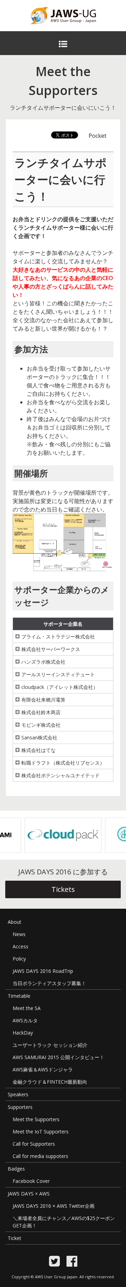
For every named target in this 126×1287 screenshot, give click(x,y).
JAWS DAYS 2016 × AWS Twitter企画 (53, 1206)
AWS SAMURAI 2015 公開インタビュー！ (58, 1057)
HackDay (23, 1032)
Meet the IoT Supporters (41, 1131)
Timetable (19, 996)
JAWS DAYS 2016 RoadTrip (43, 971)
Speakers (18, 1094)
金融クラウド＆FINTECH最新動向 (50, 1081)
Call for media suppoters (40, 1156)
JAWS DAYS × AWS (29, 1193)
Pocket (97, 136)
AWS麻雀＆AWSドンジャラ (43, 1069)
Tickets (63, 889)
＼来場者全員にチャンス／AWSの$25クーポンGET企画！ (64, 1222)
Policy (19, 958)
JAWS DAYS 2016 (52, 28)
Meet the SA (27, 1008)
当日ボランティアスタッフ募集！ (49, 983)
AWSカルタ (25, 1020)
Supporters (20, 1107)
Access (20, 946)
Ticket (14, 1238)
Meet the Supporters (36, 1119)
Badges (16, 1168)
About (14, 922)
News (19, 934)
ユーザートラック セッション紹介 (50, 1045)
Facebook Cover (31, 1181)
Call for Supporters (34, 1143)
